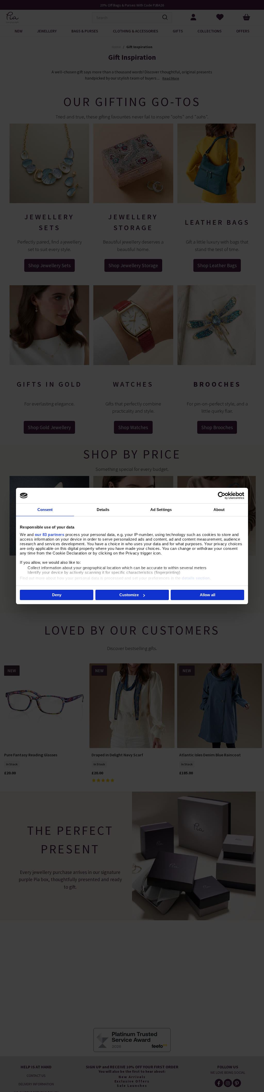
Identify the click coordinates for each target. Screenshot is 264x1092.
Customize (129, 595)
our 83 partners (49, 534)
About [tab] (219, 509)
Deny (56, 595)
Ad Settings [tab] (161, 509)
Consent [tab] (45, 509)
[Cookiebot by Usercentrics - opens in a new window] (221, 495)
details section (196, 578)
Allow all (207, 595)
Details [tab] (103, 509)
